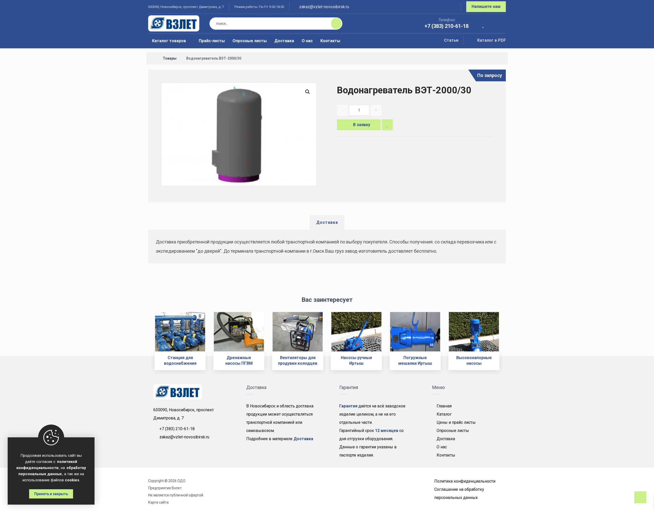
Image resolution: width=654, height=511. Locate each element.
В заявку (361, 124)
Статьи (451, 40)
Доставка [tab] (327, 222)
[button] (307, 91)
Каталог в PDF (491, 40)
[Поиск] (333, 23)
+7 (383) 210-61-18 (177, 428)
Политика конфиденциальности (464, 481)
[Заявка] (498, 23)
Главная (444, 406)
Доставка (446, 438)
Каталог (444, 414)
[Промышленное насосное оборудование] (173, 23)
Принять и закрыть (51, 494)
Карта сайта (158, 502)
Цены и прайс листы (456, 422)
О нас (442, 447)
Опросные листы (453, 430)
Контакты (446, 455)
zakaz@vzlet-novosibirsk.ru (184, 437)
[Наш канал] (451, 7)
